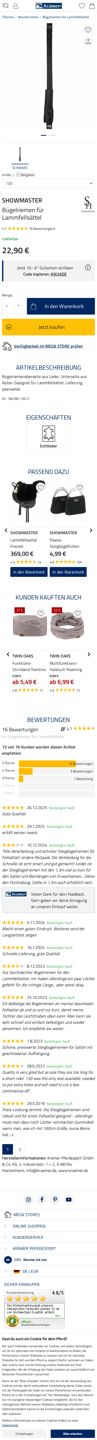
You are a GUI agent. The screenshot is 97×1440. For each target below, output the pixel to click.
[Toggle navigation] (5, 5)
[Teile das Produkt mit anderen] (88, 41)
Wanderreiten (28, 16)
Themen (8, 16)
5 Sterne (8, 762)
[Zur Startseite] (48, 5)
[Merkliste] (82, 5)
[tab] (43, 135)
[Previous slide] (6, 158)
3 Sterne (8, 778)
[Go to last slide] (6, 530)
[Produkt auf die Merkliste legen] (88, 29)
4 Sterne (8, 770)
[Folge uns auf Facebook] (42, 1200)
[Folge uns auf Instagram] (28, 1200)
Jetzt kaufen (52, 327)
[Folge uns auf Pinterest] (55, 1200)
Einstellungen (24, 1433)
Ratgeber (28, 174)
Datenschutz (10, 1425)
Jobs (26, 1259)
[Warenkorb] (92, 5)
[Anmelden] (16, 5)
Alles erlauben (72, 1433)
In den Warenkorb (68, 572)
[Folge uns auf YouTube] (69, 1200)
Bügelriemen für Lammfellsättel (66, 16)
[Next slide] (91, 158)
